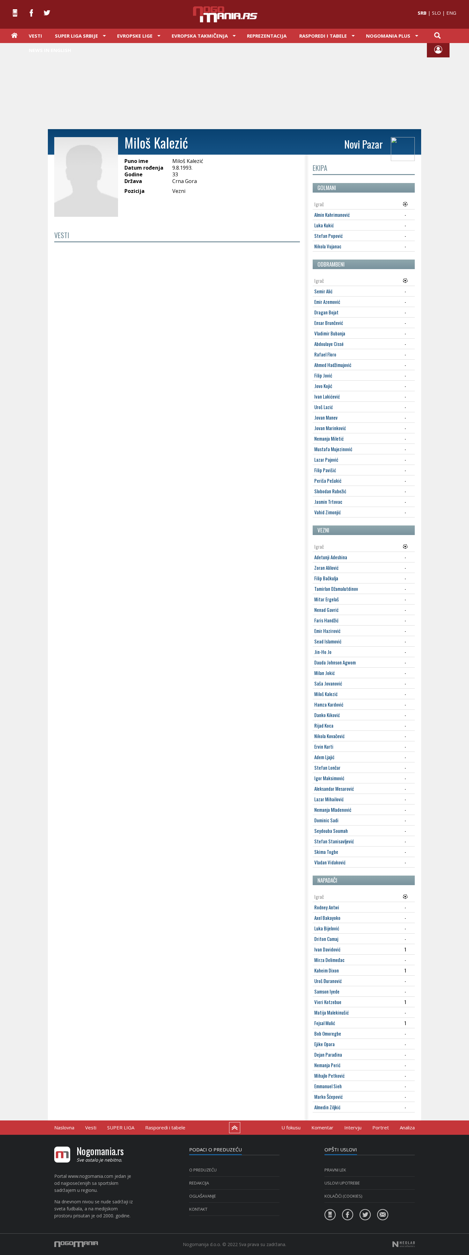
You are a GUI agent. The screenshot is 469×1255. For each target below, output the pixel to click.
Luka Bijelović (326, 928)
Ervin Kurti (323, 746)
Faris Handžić (326, 620)
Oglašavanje (202, 1196)
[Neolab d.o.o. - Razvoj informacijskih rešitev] (403, 1244)
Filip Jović (323, 375)
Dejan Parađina (328, 1054)
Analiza (407, 1127)
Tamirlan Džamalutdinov (336, 588)
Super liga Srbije (76, 36)
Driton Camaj (326, 938)
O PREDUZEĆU (203, 1170)
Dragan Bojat (326, 312)
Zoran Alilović (326, 567)
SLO (436, 13)
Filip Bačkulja (326, 578)
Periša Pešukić (327, 480)
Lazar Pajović (326, 459)
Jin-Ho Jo (322, 651)
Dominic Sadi (326, 820)
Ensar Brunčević (328, 322)
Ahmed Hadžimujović (332, 364)
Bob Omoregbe (327, 1033)
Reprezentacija (267, 36)
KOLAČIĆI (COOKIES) (343, 1196)
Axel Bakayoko (327, 917)
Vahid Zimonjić (327, 512)
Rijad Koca (323, 725)
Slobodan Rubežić (330, 491)
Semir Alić (323, 291)
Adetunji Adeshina (330, 557)
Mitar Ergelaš (326, 599)
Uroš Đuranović (328, 980)
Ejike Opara (324, 1043)
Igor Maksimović (329, 778)
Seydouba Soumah (331, 830)
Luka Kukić (324, 225)
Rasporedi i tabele (165, 1127)
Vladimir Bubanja (329, 333)
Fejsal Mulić (324, 1022)
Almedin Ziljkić (327, 1107)
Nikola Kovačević (329, 735)
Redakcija (199, 1183)
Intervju (352, 1127)
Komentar (322, 1127)
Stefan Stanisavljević (334, 841)
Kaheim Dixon (326, 970)
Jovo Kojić (323, 385)
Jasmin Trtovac (328, 501)
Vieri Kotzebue (327, 1001)
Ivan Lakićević (327, 396)
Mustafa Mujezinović (333, 448)
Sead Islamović (327, 641)
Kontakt (198, 1209)
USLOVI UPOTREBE (342, 1183)
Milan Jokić (324, 672)
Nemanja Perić (327, 1064)
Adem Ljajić (324, 756)
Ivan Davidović (327, 949)
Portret (380, 1127)
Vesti (35, 36)
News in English (50, 50)
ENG (451, 13)
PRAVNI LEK (335, 1170)
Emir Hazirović (327, 630)
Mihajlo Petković (329, 1075)
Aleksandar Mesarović (334, 788)
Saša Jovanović (328, 683)
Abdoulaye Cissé (329, 343)
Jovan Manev (326, 417)
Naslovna (64, 1127)
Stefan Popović (328, 235)
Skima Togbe (326, 851)
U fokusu (291, 1127)
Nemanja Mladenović (332, 809)
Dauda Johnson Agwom (335, 662)
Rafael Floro (325, 354)
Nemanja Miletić (329, 438)
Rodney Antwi (326, 907)
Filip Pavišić (325, 469)
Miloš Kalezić (326, 693)
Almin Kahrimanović (332, 214)
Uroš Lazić (323, 406)
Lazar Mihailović (329, 799)
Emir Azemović (327, 301)
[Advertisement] (234, 85)
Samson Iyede (326, 991)
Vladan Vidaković (330, 862)
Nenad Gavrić (326, 609)
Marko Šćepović (328, 1096)
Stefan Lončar (327, 767)
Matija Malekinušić (331, 1012)
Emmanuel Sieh (328, 1086)
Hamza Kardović (328, 704)
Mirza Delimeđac (329, 959)
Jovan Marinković (330, 427)
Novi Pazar (363, 143)
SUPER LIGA (120, 1127)
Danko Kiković (327, 714)
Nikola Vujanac (327, 246)
